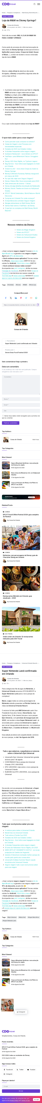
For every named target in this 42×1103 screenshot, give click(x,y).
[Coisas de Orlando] (9, 4)
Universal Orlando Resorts (29, 663)
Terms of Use (25, 1100)
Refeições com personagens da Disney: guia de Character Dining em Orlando (20, 556)
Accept (36, 1099)
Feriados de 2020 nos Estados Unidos (18, 149)
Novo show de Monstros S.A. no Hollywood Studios (25, 474)
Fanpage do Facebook (10, 901)
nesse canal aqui (19, 276)
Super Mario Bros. (34, 917)
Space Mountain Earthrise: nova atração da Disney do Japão (24, 464)
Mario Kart (23, 917)
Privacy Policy (14, 1100)
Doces (19, 284)
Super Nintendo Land (10, 920)
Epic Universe (12, 917)
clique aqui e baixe (17, 261)
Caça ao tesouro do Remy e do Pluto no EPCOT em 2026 (24, 483)
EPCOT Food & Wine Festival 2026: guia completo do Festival (21, 516)
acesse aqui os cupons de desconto (17, 908)
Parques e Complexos (13, 12)
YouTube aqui (7, 276)
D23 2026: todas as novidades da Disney (15, 1055)
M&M (25, 284)
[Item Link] (6, 465)
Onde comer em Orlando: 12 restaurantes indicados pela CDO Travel (18, 638)
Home (3, 12)
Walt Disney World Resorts (30, 12)
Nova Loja (33, 284)
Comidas (11, 284)
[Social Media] (8, 1069)
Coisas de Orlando (13, 25)
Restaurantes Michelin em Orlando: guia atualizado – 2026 (17, 597)
